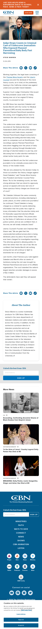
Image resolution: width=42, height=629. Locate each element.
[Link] (35, 67)
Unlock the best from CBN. (14, 368)
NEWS (21, 536)
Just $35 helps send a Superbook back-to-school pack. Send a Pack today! (17, 4)
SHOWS (21, 540)
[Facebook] (21, 67)
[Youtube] (11, 593)
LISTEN (21, 548)
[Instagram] (24, 593)
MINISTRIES (21, 521)
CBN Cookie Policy (26, 610)
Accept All (21, 625)
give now (28, 13)
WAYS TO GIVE (21, 529)
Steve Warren (9, 57)
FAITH (21, 525)
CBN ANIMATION (21, 544)
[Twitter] (25, 67)
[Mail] (30, 67)
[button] (36, 13)
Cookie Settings (21, 614)
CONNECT (21, 532)
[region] (21, 614)
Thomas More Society (14, 77)
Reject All (21, 620)
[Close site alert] (38, 4)
